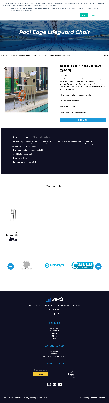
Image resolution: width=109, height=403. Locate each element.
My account (54, 328)
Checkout (54, 331)
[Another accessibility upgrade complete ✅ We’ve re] (9, 285)
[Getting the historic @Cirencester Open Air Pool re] (27, 285)
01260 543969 (54, 310)
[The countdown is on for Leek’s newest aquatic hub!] (100, 285)
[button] (5, 68)
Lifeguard (26, 56)
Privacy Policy (29, 398)
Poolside (17, 56)
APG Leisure (6, 56)
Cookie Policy (42, 398)
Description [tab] (20, 137)
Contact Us (54, 354)
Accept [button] (84, 15)
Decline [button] (93, 15)
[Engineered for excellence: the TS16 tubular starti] (82, 285)
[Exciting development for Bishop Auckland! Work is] (63, 285)
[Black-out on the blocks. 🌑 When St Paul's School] (45, 285)
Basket (54, 333)
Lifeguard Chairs (39, 56)
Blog (54, 339)
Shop (54, 336)
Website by (92, 398)
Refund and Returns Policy (54, 356)
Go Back (104, 56)
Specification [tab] (42, 137)
